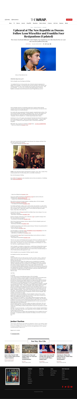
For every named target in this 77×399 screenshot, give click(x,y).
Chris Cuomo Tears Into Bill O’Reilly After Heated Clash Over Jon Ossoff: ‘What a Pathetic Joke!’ (46, 357)
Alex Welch (59, 361)
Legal (52, 368)
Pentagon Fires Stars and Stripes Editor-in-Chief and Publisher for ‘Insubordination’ (29, 357)
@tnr (32, 196)
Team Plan (41, 372)
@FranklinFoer (30, 230)
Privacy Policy (53, 372)
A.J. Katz (12, 359)
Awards (23, 23)
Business (61, 23)
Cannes (63, 370)
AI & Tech (55, 23)
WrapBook (30, 383)
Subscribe (69, 19)
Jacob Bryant (42, 361)
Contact (29, 374)
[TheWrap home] (38, 20)
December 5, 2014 (24, 125)
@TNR (29, 123)
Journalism (44, 27)
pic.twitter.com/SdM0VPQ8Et (40, 123)
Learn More (41, 374)
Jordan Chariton (17, 321)
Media (66, 23)
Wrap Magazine (65, 368)
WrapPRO (29, 23)
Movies (18, 23)
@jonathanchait (23, 202)
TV (14, 23)
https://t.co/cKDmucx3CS (22, 197)
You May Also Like (38, 341)
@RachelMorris (39, 230)
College (63, 372)
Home (32, 27)
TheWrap (30, 368)
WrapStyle (35, 23)
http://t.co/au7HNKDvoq (17, 179)
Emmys (63, 374)
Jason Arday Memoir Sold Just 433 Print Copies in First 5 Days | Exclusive (12, 356)
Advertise (29, 372)
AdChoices (52, 374)
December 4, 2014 (24, 194)
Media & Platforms (37, 27)
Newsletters (15, 19)
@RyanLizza (28, 196)
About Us (29, 370)
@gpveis (34, 230)
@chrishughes (19, 178)
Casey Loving (8, 359)
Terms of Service (54, 370)
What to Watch (42, 23)
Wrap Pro (41, 368)
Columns (50, 23)
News (10, 23)
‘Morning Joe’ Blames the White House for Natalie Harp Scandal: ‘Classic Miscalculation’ (64, 357)
